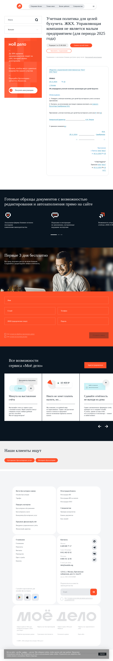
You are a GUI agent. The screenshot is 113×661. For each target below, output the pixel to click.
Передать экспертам (23, 505)
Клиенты (19, 561)
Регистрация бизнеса (68, 491)
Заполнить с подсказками (59, 51)
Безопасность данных (63, 634)
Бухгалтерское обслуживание (25, 508)
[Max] (94, 541)
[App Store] (27, 597)
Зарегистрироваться (95, 365)
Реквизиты (19, 547)
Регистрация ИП (65, 495)
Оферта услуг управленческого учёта (86, 627)
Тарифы (18, 498)
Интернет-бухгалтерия (46, 460)
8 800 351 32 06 (65, 559)
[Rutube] (94, 559)
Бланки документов (66, 515)
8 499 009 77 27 (65, 546)
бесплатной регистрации (93, 57)
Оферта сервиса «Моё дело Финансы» (65, 627)
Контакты (19, 550)
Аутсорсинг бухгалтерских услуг (19, 460)
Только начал (50, 6)
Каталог (11, 30)
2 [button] (59, 234)
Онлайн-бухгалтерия (22, 495)
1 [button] (54, 234)
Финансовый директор (23, 529)
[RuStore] (35, 597)
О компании (20, 540)
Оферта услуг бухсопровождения (46, 627)
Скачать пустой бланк (81, 45)
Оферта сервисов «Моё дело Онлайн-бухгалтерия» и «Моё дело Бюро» (25, 628)
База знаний (64, 519)
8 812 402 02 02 (65, 552)
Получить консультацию (24, 90)
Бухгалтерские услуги (23, 512)
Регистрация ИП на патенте (69, 498)
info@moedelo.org (66, 565)
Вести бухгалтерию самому (26, 491)
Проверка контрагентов (67, 512)
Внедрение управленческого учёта (27, 525)
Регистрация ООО (66, 502)
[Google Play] (19, 597)
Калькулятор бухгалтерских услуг (26, 515)
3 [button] (61, 234)
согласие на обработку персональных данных (22, 334)
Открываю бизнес (36, 6)
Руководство (20, 554)
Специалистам (78, 6)
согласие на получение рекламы (18, 336)
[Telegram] (94, 547)
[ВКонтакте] (94, 553)
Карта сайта (81, 634)
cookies (24, 652)
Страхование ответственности (45, 634)
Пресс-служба (20, 557)
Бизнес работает (64, 6)
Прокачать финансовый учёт (26, 522)
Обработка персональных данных (25, 634)
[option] (28, 220)
